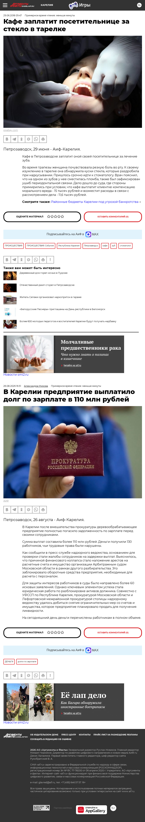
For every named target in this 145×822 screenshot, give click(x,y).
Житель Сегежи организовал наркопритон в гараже (50, 297)
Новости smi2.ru (16, 374)
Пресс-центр (68, 735)
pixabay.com (10, 130)
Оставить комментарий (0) (113, 217)
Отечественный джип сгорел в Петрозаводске (47, 285)
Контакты (84, 735)
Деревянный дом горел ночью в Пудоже (43, 272)
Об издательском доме (44, 735)
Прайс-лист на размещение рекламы (115, 735)
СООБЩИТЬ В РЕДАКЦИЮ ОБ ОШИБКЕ (50, 739)
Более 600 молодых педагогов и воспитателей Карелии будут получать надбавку (68, 321)
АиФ (6, 500)
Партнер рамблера (63, 808)
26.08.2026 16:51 (12, 386)
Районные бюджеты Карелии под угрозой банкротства (94, 202)
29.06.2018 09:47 (12, 15)
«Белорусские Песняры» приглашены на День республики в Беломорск (62, 309)
